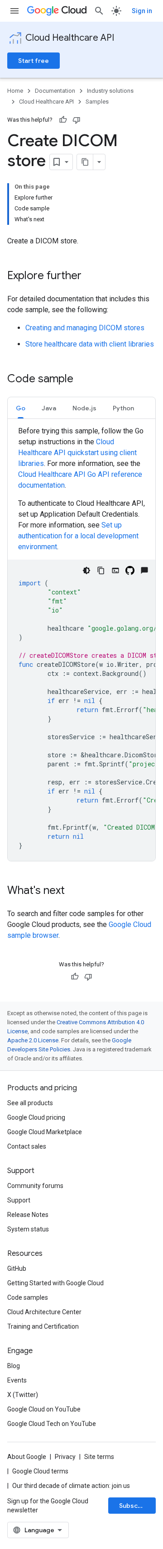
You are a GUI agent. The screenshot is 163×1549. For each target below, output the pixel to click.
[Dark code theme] (86, 570)
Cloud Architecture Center (44, 1312)
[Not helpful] (76, 120)
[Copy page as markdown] (85, 162)
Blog (13, 1365)
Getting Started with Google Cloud (55, 1283)
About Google (26, 1456)
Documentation (55, 90)
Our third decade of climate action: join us (71, 1485)
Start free (33, 61)
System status (28, 1229)
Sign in (142, 10)
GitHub (16, 1268)
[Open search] (99, 10)
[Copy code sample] (101, 570)
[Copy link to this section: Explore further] (91, 276)
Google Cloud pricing (36, 1117)
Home (15, 90)
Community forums (35, 1185)
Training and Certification (43, 1326)
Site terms (99, 1456)
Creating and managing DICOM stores (84, 327)
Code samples (27, 1297)
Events (17, 1380)
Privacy (65, 1456)
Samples (97, 101)
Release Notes (27, 1214)
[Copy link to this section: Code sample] (82, 379)
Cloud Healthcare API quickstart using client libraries (77, 452)
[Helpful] (63, 120)
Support (18, 1200)
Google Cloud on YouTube (44, 1409)
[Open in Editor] (115, 570)
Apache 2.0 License (32, 1040)
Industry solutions (110, 90)
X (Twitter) (22, 1394)
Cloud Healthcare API (69, 37)
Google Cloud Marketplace (44, 1132)
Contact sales (26, 1146)
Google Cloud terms (40, 1471)
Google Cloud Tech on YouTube (51, 1423)
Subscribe (134, 1505)
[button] (21, 407)
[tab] (21, 407)
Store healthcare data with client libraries (89, 344)
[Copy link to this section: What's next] (74, 891)
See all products (30, 1103)
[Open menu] (14, 11)
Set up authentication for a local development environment (78, 536)
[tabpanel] (81, 643)
